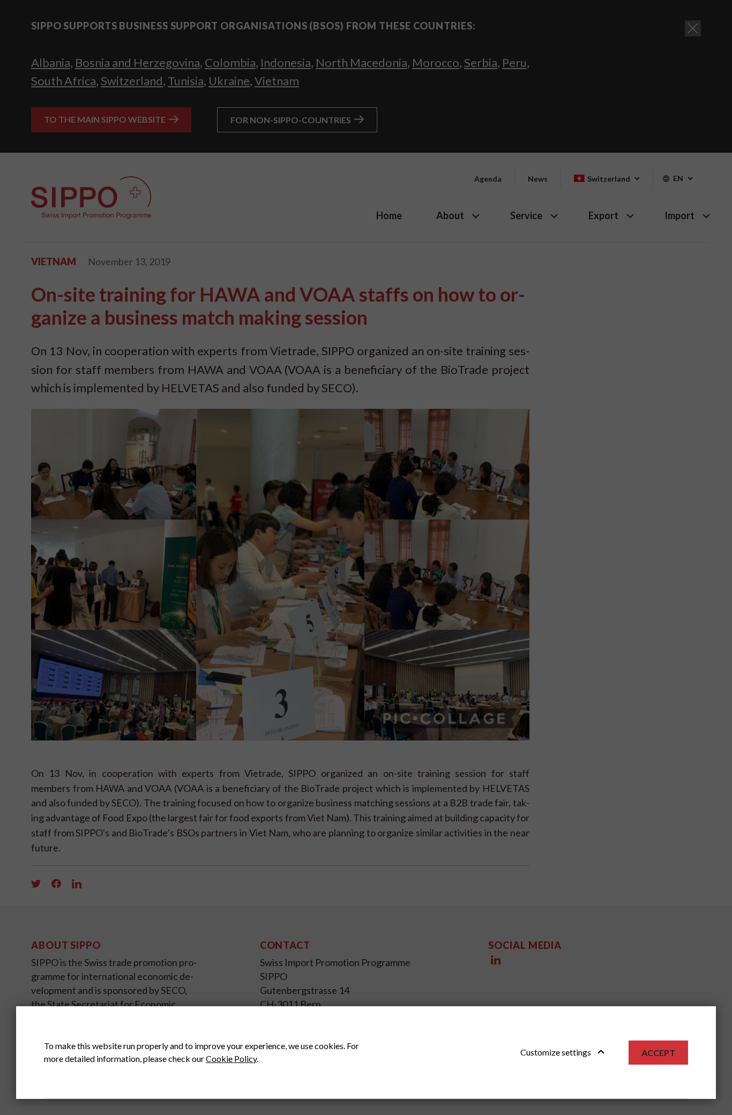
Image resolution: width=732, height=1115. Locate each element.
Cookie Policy (231, 1058)
